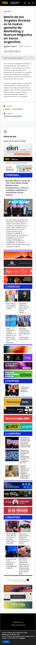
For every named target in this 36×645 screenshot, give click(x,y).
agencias (7, 109)
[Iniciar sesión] (28, 3)
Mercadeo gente (17, 109)
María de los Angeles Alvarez (13, 116)
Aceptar (6, 642)
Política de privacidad (18, 625)
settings (22, 638)
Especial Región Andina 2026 (15, 3)
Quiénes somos (18, 622)
